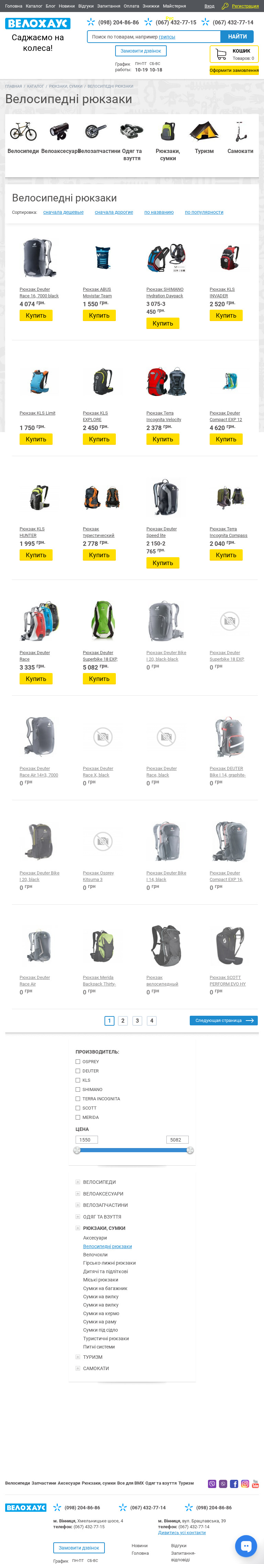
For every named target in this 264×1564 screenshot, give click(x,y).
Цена (82, 1129)
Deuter (90, 1070)
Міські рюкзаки (100, 1279)
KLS (86, 1080)
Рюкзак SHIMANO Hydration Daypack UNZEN (165, 296)
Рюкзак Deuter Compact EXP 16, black (226, 879)
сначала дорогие (114, 212)
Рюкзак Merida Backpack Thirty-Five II (99, 984)
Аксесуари (95, 1238)
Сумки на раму (100, 1321)
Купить (36, 315)
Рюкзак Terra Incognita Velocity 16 (163, 419)
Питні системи (99, 1347)
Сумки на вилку (101, 1296)
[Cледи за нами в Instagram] (245, 1486)
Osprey (90, 1061)
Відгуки (86, 6)
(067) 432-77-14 (233, 22)
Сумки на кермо (101, 1313)
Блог (50, 6)
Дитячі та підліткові (105, 1271)
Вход (209, 6)
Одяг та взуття (161, 1483)
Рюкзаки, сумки (65, 86)
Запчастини (44, 1483)
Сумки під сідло (100, 1330)
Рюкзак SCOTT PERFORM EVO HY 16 (228, 984)
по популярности (204, 212)
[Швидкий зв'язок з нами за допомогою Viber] (223, 1486)
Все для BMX (130, 1483)
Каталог (34, 6)
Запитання (108, 6)
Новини (67, 6)
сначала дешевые (63, 212)
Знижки (151, 6)
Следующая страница (219, 1020)
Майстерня (174, 6)
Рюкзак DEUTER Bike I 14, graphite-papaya (228, 775)
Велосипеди (17, 1483)
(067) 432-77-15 (176, 22)
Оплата (131, 6)
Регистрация (245, 6)
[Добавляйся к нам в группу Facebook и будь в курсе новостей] (234, 1486)
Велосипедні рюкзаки (107, 1246)
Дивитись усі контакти (182, 1532)
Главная (13, 86)
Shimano (92, 1089)
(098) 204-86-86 (118, 22)
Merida (90, 1117)
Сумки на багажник (105, 1288)
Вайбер (212, 1484)
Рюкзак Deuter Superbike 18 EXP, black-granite (100, 659)
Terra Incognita (101, 1098)
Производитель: (97, 1052)
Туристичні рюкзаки (106, 1338)
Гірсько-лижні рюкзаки (109, 1263)
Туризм (186, 1483)
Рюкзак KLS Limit (37, 413)
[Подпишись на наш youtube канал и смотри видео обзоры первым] (255, 1486)
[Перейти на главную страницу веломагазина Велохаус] (25, 1510)
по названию (159, 212)
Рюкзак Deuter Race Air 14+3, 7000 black (39, 775)
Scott (89, 1108)
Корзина (234, 60)
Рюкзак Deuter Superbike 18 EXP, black (227, 659)
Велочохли (95, 1254)
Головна (13, 6)
